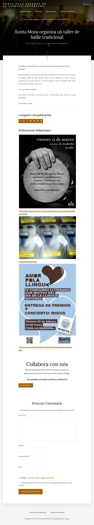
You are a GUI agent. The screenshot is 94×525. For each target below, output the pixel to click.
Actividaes (30, 43)
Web (20, 467)
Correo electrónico (24, 456)
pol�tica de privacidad (47, 478)
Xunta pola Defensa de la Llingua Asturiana (25, 5)
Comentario (22, 415)
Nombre (21, 445)
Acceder (67, 518)
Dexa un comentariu (60, 43)
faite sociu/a (26, 385)
